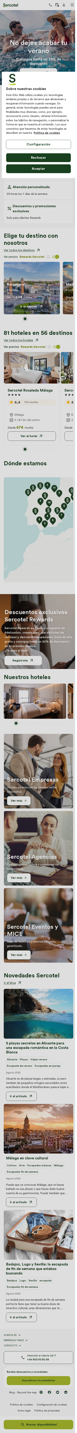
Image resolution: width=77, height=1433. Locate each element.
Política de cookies (47, 133)
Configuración (38, 144)
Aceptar (38, 169)
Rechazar (38, 157)
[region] (38, 125)
